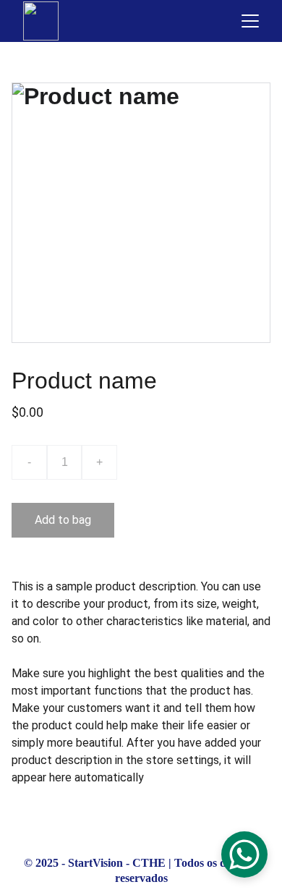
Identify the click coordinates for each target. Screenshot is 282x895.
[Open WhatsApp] (244, 854)
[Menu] (250, 20)
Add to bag (63, 520)
